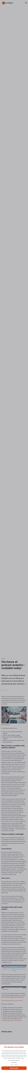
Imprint (16, 1064)
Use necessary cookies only (14, 1060)
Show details (14, 1062)
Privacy (12, 1064)
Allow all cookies (14, 1068)
